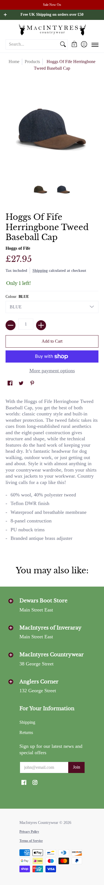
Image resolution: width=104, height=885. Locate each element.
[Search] (63, 44)
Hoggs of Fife (18, 248)
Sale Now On (52, 5)
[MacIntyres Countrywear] (52, 29)
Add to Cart (52, 341)
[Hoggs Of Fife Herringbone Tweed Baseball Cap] (40, 189)
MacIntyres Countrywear (38, 823)
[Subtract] (11, 325)
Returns (26, 732)
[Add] (41, 325)
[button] (74, 44)
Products (32, 61)
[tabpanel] (52, 472)
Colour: (17, 297)
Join (76, 767)
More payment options (52, 370)
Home (14, 61)
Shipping (40, 270)
